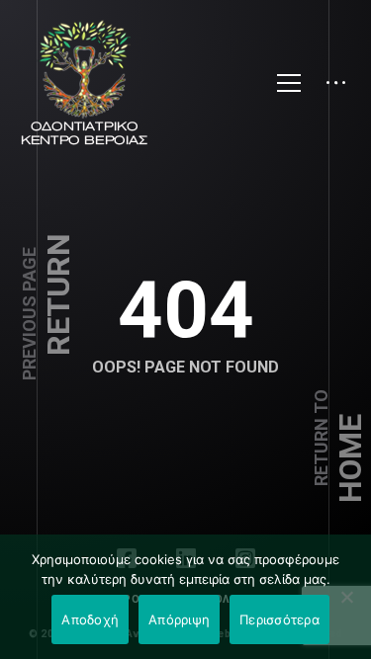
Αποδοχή (90, 619)
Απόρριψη (179, 619)
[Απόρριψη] (346, 597)
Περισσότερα (279, 619)
